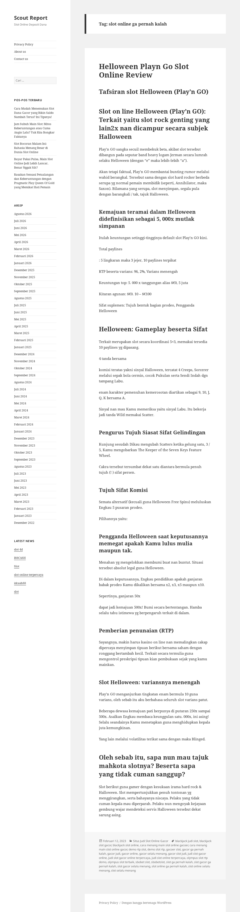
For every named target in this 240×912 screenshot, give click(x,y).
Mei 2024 (20, 403)
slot (16, 592)
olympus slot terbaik (121, 862)
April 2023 (21, 495)
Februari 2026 (23, 256)
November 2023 (24, 445)
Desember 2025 (24, 270)
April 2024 (21, 410)
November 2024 (24, 361)
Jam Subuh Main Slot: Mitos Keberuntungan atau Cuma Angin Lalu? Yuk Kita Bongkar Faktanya (34, 130)
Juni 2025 (20, 312)
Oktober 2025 (23, 284)
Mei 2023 (20, 488)
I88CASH (20, 558)
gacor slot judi (177, 854)
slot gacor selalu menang (133, 866)
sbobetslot (158, 862)
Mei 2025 (20, 319)
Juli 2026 (20, 221)
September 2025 (24, 291)
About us (20, 52)
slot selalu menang (123, 870)
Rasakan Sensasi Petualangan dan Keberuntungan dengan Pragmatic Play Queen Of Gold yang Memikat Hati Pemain (34, 181)
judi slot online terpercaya (168, 858)
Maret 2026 (21, 249)
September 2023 (24, 460)
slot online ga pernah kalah (169, 866)
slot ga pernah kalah (179, 862)
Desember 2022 (24, 523)
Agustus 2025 (23, 298)
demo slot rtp (156, 849)
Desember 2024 (24, 354)
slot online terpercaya (28, 575)
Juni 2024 (20, 396)
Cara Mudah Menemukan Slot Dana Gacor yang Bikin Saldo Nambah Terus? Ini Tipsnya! (34, 113)
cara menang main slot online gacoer (164, 845)
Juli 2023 (20, 474)
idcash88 (20, 583)
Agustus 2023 (23, 467)
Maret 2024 (21, 417)
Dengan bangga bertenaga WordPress (146, 903)
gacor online (130, 854)
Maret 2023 (21, 502)
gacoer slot (173, 849)
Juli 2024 (20, 389)
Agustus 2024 (23, 382)
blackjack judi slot (186, 841)
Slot (16, 566)
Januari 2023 (23, 516)
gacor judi (113, 854)
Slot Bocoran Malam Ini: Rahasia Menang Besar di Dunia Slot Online (31, 148)
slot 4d (18, 549)
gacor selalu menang (153, 854)
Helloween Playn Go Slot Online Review (144, 70)
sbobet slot (142, 862)
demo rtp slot (137, 849)
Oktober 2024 (23, 368)
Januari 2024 (23, 431)
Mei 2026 (20, 235)
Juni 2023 (20, 481)
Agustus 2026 (23, 214)
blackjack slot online (126, 845)
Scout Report (31, 17)
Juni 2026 (20, 228)
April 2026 (21, 242)
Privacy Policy (23, 44)
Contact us (21, 59)
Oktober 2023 (23, 452)
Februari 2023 (23, 509)
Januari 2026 (23, 263)
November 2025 (24, 277)
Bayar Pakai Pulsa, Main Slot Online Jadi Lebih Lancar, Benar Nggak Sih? (33, 163)
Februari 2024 (23, 424)
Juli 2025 (20, 305)
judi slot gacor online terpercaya (129, 858)
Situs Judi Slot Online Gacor (150, 841)
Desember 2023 (24, 438)
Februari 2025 (23, 340)
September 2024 (24, 375)
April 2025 (21, 326)
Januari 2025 (23, 347)
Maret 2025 (21, 333)
